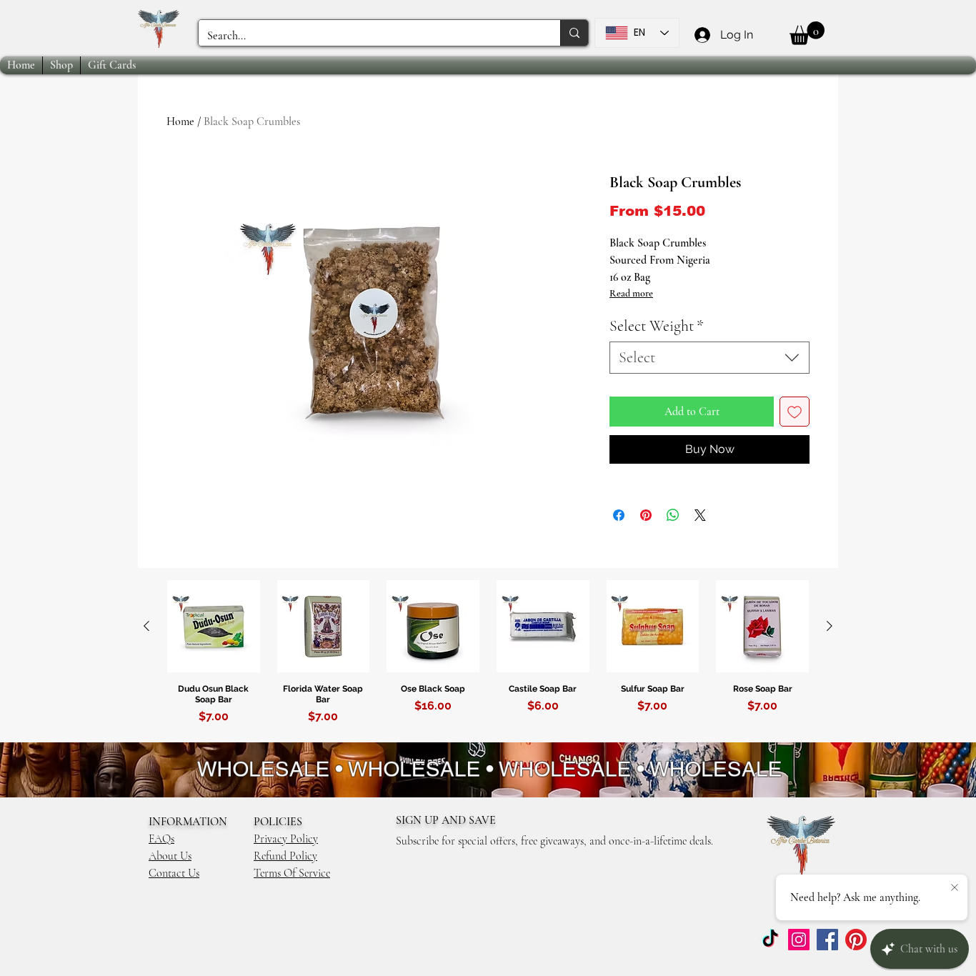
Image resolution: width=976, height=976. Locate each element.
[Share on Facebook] (618, 515)
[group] (488, 660)
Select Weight (656, 326)
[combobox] (709, 358)
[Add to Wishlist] (795, 412)
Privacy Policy (286, 839)
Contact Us (174, 873)
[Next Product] (829, 625)
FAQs (161, 839)
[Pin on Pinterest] (645, 515)
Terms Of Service (292, 873)
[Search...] (574, 33)
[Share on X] (700, 515)
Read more (631, 293)
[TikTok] (770, 939)
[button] (807, 33)
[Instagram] (799, 939)
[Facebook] (827, 939)
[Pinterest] (856, 939)
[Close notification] (954, 888)
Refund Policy (285, 856)
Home (180, 121)
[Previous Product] (146, 625)
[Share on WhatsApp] (673, 515)
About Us (170, 856)
